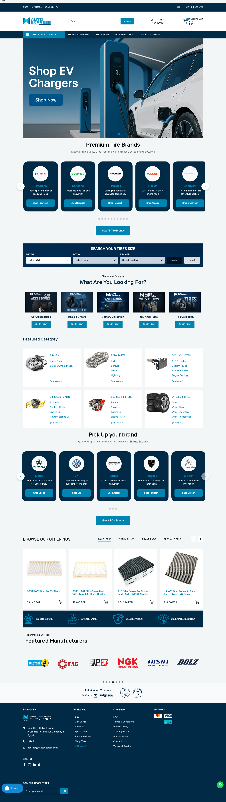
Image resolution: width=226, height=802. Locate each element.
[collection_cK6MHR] (113, 302)
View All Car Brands (113, 520)
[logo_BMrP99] (158, 663)
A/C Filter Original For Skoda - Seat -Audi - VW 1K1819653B (133, 592)
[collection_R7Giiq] (185, 302)
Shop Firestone (40, 203)
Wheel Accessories (181, 416)
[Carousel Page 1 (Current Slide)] (107, 134)
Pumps (114, 402)
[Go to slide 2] (102, 219)
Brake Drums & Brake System (61, 366)
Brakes (54, 355)
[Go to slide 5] (111, 219)
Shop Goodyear (190, 203)
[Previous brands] (21, 186)
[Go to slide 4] (108, 219)
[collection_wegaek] (41, 302)
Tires (25, 7)
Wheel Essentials (181, 412)
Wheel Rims (178, 407)
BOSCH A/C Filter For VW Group (43, 591)
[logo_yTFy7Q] (38, 663)
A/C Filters (104, 539)
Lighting (115, 375)
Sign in (189, 7)
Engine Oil (55, 412)
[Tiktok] (39, 764)
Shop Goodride (78, 203)
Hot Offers (36, 7)
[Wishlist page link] (3, 1)
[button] (179, 7)
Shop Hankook (115, 203)
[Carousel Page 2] (111, 134)
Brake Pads (56, 361)
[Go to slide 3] (105, 219)
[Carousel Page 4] (119, 134)
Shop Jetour (114, 493)
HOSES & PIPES (180, 370)
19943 (160, 23)
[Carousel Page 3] (115, 134)
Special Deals (172, 539)
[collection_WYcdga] (149, 302)
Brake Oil (54, 402)
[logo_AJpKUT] (68, 663)
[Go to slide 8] (121, 219)
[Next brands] (205, 186)
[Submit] (64, 791)
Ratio (76, 254)
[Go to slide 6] (114, 219)
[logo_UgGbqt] (98, 663)
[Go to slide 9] (124, 219)
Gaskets (115, 407)
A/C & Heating (179, 361)
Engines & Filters (121, 397)
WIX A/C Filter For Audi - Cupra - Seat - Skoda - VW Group (181, 592)
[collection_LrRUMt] (77, 302)
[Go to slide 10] (127, 219)
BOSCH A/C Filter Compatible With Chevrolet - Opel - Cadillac (88, 592)
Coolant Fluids (179, 365)
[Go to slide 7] (118, 219)
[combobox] (48, 260)
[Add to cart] (60, 602)
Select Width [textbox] (35, 260)
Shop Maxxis (153, 203)
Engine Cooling (180, 375)
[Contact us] (220, 784)
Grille (113, 361)
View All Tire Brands (113, 230)
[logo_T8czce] (128, 663)
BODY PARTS (118, 355)
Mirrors (114, 370)
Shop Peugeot (151, 493)
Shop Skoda (39, 493)
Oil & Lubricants (60, 397)
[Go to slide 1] (99, 219)
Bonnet (115, 365)
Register (198, 7)
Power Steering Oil (59, 416)
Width (30, 254)
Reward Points (51, 7)
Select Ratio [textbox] (82, 260)
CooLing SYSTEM (181, 355)
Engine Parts (118, 416)
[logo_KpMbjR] (188, 663)
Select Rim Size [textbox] (130, 260)
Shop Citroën (188, 493)
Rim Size (124, 254)
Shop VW (76, 493)
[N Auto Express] (37, 21)
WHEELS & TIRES (181, 397)
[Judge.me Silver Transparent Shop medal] (125, 693)
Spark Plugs (126, 539)
